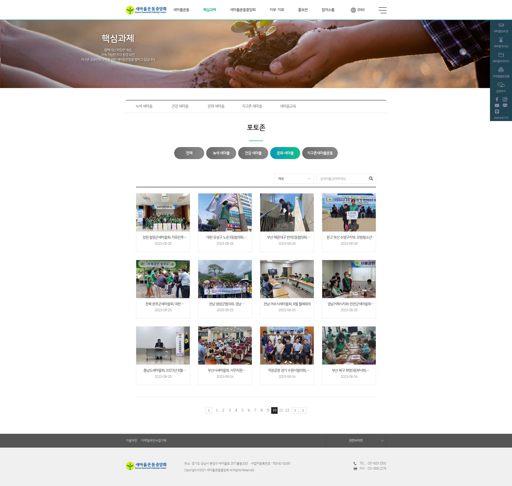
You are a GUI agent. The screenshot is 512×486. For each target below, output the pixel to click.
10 (274, 410)
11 (281, 410)
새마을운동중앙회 (146, 10)
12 (287, 410)
